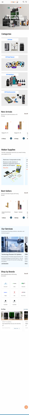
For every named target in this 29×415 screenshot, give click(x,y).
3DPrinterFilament (9, 57)
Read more (16, 328)
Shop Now (5, 167)
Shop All (26, 113)
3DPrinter (10, 39)
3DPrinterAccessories (9, 92)
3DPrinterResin (10, 74)
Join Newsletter (4, 263)
